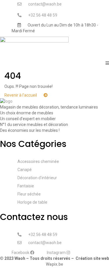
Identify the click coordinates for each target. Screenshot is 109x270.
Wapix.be (54, 264)
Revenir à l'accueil (21, 95)
